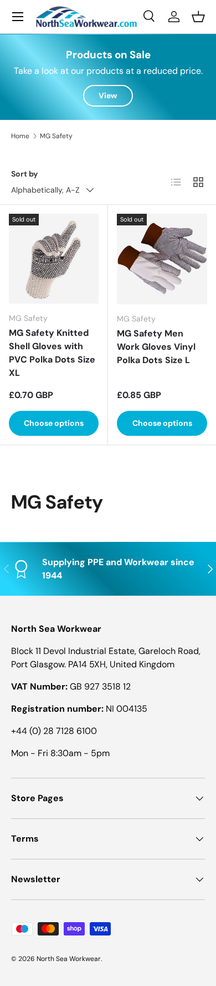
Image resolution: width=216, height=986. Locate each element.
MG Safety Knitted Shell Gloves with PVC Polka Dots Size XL (52, 353)
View (108, 95)
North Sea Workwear (69, 958)
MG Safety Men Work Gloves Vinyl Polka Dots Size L (156, 347)
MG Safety (56, 136)
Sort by (24, 174)
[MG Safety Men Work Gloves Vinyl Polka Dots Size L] (162, 259)
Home (20, 136)
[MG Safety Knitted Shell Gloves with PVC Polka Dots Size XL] (54, 259)
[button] (198, 16)
